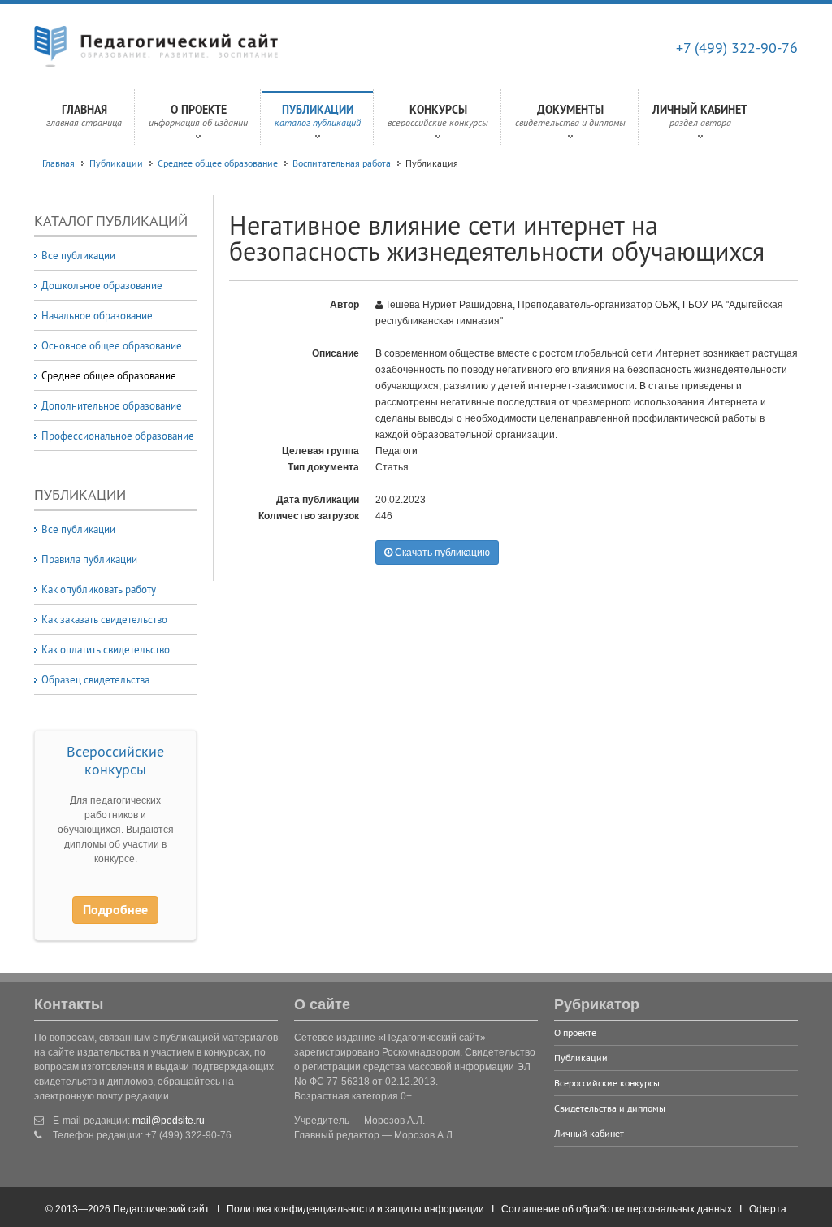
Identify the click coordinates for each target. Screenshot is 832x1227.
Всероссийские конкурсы (115, 760)
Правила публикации (89, 559)
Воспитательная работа (341, 163)
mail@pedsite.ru (168, 1120)
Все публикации (78, 255)
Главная (84, 115)
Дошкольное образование (101, 285)
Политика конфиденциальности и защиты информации (355, 1209)
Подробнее (115, 909)
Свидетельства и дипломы (609, 1108)
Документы (570, 115)
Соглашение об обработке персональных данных (616, 1209)
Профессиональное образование (117, 435)
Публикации (318, 115)
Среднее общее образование (218, 163)
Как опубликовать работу (98, 589)
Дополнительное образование (111, 405)
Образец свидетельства (95, 679)
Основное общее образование (111, 345)
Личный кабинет (700, 115)
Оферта (767, 1209)
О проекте (198, 115)
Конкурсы (438, 115)
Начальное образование (97, 315)
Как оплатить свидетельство (105, 649)
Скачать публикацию (441, 552)
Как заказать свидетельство (104, 619)
